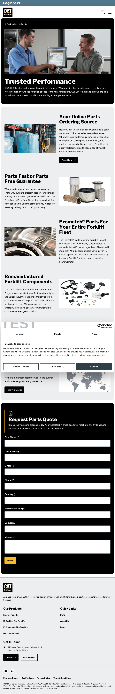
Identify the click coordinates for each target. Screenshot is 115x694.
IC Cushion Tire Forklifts (14, 621)
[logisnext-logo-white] (11, 3)
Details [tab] (57, 334)
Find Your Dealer (10, 678)
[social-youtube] (5, 671)
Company (9, 523)
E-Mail (7, 465)
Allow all (94, 366)
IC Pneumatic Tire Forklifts (15, 627)
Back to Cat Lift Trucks (17, 24)
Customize (56, 366)
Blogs (62, 627)
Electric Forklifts (10, 615)
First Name (10, 437)
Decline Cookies (21, 366)
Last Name (10, 451)
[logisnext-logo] (7, 587)
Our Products (28, 678)
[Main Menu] (110, 12)
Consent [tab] (20, 334)
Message (9, 537)
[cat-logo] (7, 12)
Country (8, 494)
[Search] (103, 12)
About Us (64, 621)
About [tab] (95, 334)
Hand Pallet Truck (11, 633)
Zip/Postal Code (13, 508)
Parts (62, 615)
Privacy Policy (43, 678)
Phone (8, 480)
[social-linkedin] (12, 671)
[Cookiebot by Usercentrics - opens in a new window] (99, 326)
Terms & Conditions (62, 678)
